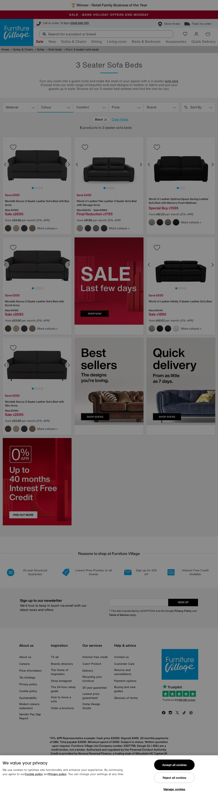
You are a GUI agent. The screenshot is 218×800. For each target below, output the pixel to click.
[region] (109, 777)
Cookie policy (34, 774)
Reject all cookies (174, 778)
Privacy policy (57, 774)
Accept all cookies (174, 765)
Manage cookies (174, 789)
